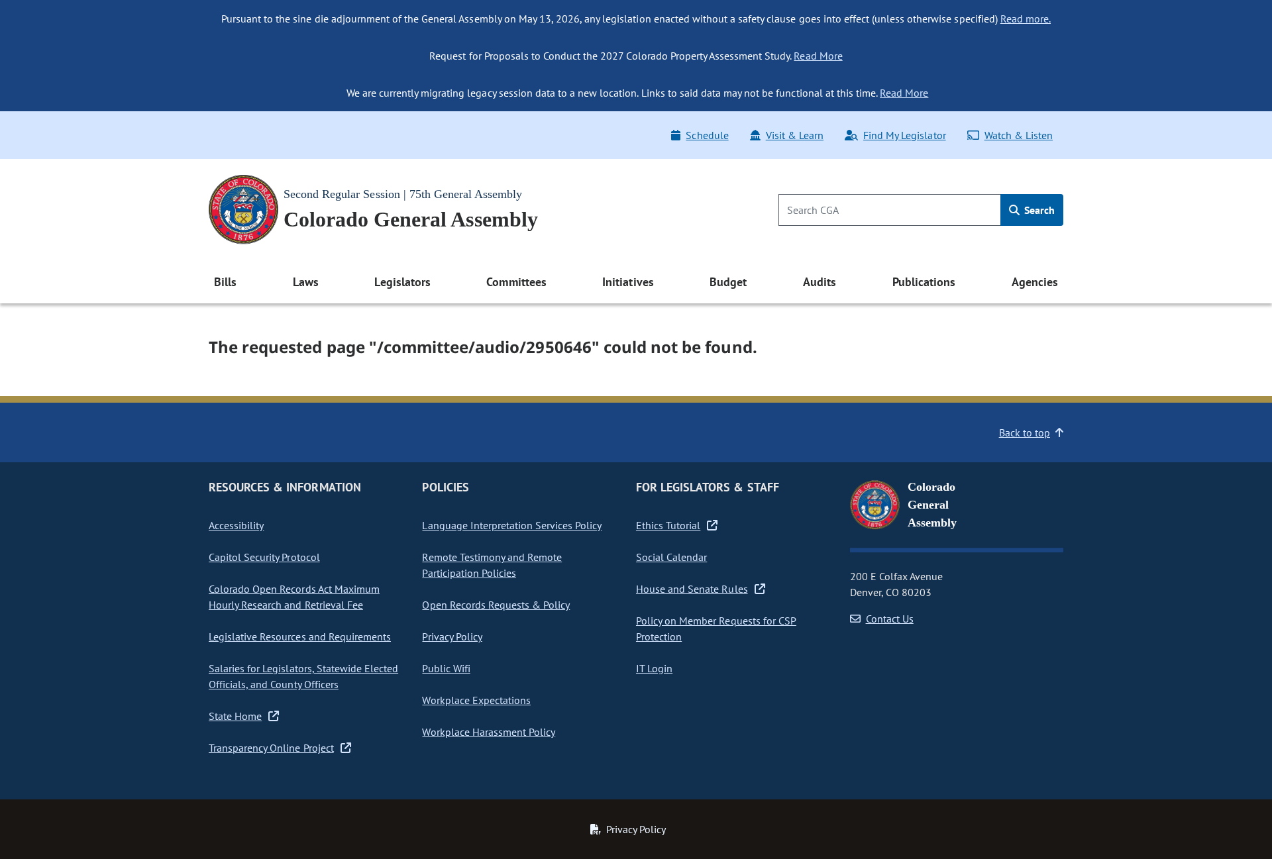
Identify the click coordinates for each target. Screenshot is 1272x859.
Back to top (1024, 432)
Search (1038, 210)
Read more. (1025, 18)
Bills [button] (225, 281)
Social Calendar (671, 557)
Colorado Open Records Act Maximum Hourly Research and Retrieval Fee (294, 596)
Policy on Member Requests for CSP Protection (716, 628)
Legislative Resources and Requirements (300, 636)
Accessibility (236, 525)
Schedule (707, 135)
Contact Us (890, 618)
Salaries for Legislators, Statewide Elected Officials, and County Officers (303, 676)
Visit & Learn (794, 135)
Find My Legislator (904, 135)
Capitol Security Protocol (264, 557)
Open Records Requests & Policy (496, 604)
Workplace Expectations (476, 700)
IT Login (654, 668)
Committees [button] (516, 281)
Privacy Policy (452, 636)
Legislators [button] (402, 281)
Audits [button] (819, 281)
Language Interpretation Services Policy (512, 525)
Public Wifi (446, 668)
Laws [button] (306, 281)
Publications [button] (923, 281)
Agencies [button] (1035, 281)
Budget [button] (728, 281)
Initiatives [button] (627, 281)
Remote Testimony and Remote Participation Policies (492, 565)
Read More (818, 55)
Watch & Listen (1018, 135)
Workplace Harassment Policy (488, 731)
